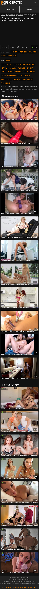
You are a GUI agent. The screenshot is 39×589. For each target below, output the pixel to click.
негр (3, 68)
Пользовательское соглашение (16, 587)
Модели (29, 9)
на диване (21, 68)
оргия (3, 75)
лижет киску (29, 72)
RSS (3, 587)
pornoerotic (11, 2)
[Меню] (35, 3)
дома (21, 75)
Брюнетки (15, 52)
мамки (29, 79)
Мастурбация (6, 56)
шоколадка (10, 68)
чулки (27, 75)
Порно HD (23, 52)
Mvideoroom (32, 587)
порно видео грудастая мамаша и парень (17, 64)
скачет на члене (7, 72)
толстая (22, 79)
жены (8, 60)
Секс (15, 56)
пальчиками (12, 75)
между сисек (6, 79)
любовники (5, 83)
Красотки (32, 52)
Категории (10, 9)
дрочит (30, 68)
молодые (19, 72)
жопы (15, 79)
